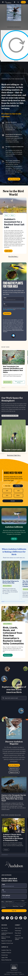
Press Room (18, 933)
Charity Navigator (14, 967)
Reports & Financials (6, 941)
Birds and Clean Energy (19, 382)
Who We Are (4, 928)
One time (7, 486)
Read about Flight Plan (13, 455)
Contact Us (18, 935)
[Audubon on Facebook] (7, 917)
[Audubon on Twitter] (11, 917)
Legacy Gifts (4, 957)
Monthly (18, 486)
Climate (6, 849)
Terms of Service (10, 309)
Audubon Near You (6, 950)
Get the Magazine (14, 765)
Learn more (8, 251)
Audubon (7, 2)
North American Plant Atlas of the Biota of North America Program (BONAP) (13, 330)
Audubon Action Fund (7, 943)
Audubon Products (6, 952)
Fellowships (18, 930)
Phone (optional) (6, 895)
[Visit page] (14, 614)
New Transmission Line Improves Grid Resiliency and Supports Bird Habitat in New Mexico (13, 367)
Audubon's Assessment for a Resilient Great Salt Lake (14, 223)
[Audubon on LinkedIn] (16, 917)
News (6, 215)
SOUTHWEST (8, 382)
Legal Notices (7, 974)
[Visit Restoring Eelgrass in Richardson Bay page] (11, 580)
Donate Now (4, 955)
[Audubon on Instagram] (2, 917)
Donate (23, 2)
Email (5, 297)
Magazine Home (14, 772)
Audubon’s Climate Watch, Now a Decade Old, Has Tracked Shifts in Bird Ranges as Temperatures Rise (13, 835)
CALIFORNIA (8, 585)
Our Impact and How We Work (10, 415)
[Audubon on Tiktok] (20, 917)
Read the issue (14, 768)
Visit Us (14, 538)
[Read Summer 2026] (14, 728)
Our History (4, 930)
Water (12, 215)
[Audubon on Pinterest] (25, 917)
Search (18, 2)
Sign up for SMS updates (19, 938)
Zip (4, 303)
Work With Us (18, 928)
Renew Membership (6, 960)
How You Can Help (14, 179)
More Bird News (12, 256)
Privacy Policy (14, 974)
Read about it (7, 655)
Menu (3, 2)
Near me (15, 2)
